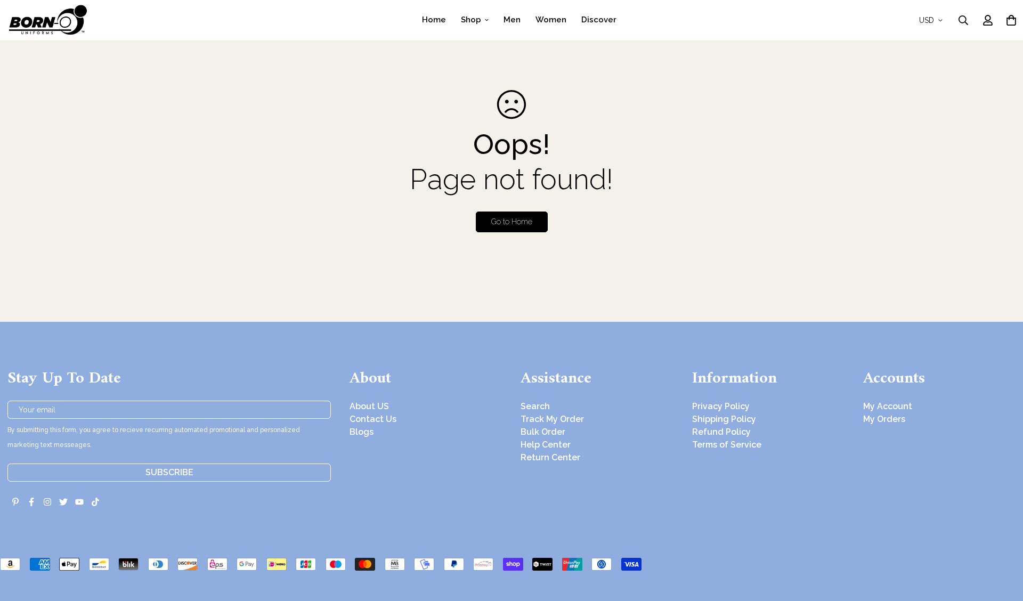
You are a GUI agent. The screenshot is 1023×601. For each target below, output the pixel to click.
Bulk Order (543, 432)
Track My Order (552, 419)
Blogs (362, 432)
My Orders (884, 419)
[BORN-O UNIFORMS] (47, 20)
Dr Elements (68, 593)
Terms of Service (726, 445)
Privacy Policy (721, 406)
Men (512, 20)
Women (550, 20)
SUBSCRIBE (169, 472)
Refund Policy (721, 432)
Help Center (546, 445)
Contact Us (373, 419)
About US (369, 406)
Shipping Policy (724, 419)
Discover (598, 20)
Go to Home (511, 221)
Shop (471, 20)
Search (535, 406)
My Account (887, 406)
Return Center (550, 457)
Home (434, 20)
